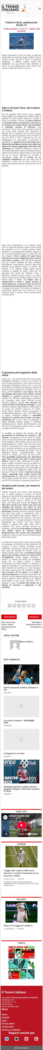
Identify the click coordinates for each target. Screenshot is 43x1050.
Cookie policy (8, 1026)
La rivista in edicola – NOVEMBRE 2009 (19, 721)
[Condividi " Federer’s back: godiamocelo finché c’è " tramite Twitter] (14, 605)
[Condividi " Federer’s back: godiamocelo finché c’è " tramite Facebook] (9, 605)
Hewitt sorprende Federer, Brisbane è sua (21, 689)
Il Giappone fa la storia (14, 753)
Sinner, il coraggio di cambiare (18, 925)
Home (4, 1014)
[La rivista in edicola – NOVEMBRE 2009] (21, 706)
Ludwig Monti (9, 929)
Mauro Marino (9, 879)
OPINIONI (21, 844)
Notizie (32, 28)
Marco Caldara (11, 28)
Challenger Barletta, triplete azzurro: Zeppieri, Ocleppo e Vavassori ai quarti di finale (21, 789)
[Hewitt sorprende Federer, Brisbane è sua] (21, 674)
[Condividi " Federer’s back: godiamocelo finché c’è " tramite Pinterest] (19, 605)
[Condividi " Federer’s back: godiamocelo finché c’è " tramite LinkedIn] (24, 605)
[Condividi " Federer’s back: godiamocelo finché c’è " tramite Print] (33, 605)
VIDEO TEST (21, 812)
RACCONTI (21, 899)
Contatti (5, 1017)
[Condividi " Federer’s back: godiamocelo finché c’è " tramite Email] (28, 605)
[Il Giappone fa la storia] (21, 739)
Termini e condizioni (11, 1029)
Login (4, 1020)
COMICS (21, 943)
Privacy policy (8, 1023)
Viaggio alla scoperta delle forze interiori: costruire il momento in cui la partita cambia (21, 873)
